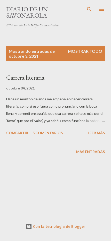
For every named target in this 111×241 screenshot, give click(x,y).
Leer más (96, 133)
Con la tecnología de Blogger (58, 226)
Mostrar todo (85, 51)
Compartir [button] (17, 133)
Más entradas (90, 151)
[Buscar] (89, 9)
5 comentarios (48, 133)
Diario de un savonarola (27, 12)
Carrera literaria (25, 77)
